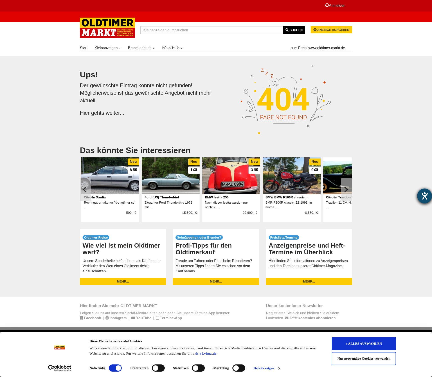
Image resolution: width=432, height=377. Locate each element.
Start (83, 48)
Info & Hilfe (171, 48)
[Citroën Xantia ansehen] (110, 175)
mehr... (123, 281)
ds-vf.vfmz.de (206, 353)
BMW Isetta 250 (217, 197)
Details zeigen (264, 368)
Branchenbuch (140, 48)
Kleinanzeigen (106, 48)
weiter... (115, 113)
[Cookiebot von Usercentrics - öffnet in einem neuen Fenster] (59, 368)
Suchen (296, 30)
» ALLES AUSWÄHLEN (364, 343)
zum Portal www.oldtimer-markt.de (317, 48)
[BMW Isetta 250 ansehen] (231, 175)
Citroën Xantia (95, 197)
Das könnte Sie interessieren (135, 150)
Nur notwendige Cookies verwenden (364, 358)
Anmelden (336, 5)
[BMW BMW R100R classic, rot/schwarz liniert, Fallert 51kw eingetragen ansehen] (292, 175)
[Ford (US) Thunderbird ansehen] (171, 175)
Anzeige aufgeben (333, 30)
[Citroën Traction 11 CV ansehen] (352, 175)
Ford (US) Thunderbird (161, 197)
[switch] (158, 368)
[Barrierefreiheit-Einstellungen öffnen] (424, 195)
